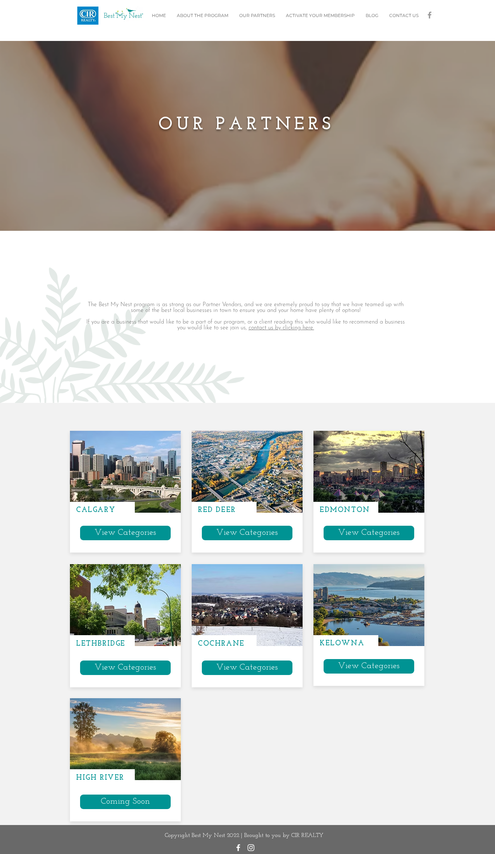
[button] (125, 802)
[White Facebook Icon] (238, 847)
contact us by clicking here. (281, 328)
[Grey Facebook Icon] (429, 15)
